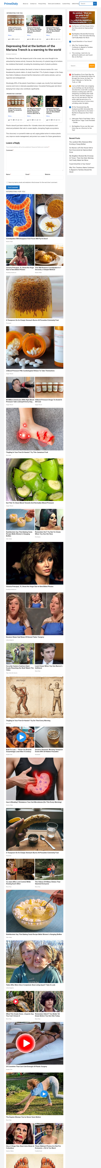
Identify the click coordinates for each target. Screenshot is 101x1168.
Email (28, 174)
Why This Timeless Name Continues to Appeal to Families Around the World (82, 47)
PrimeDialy (11, 3)
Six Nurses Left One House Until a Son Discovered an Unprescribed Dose (83, 28)
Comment (10, 150)
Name (8, 174)
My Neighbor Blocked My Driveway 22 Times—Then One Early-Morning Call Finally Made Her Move (83, 36)
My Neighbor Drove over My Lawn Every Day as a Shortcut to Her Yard (83, 128)
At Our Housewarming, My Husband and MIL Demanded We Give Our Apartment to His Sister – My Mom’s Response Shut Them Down (83, 111)
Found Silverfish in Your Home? (82, 41)
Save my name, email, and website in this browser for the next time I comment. (33, 182)
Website (47, 174)
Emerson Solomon (11, 54)
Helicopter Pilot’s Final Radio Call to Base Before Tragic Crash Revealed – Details (83, 120)
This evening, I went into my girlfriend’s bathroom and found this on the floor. (82, 55)
